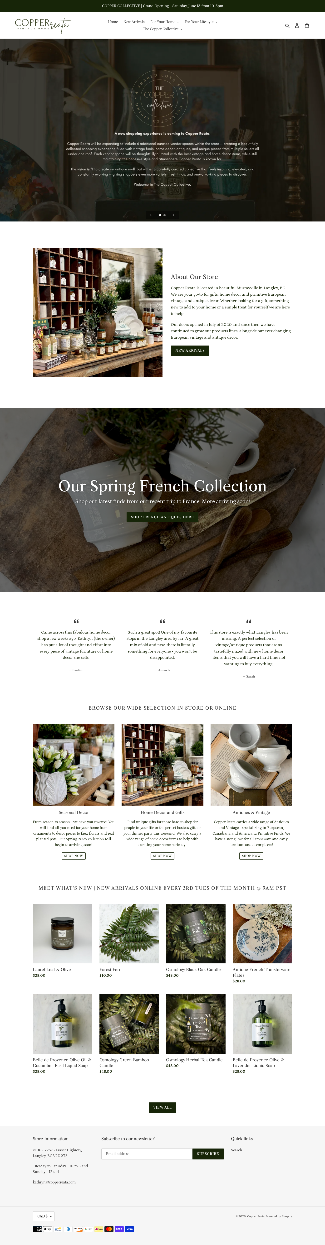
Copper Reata (256, 1216)
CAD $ (42, 1216)
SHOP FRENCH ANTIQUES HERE (162, 517)
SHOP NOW (73, 856)
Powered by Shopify (279, 1216)
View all (162, 1107)
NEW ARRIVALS (190, 350)
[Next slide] (173, 215)
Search (236, 1150)
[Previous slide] (151, 215)
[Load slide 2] (164, 215)
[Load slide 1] (160, 215)
